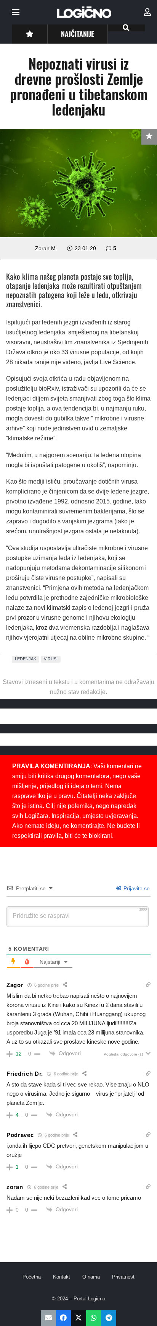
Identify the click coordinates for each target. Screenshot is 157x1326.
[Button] (29, 33)
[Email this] (48, 1318)
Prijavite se (136, 888)
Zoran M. (46, 248)
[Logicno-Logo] (84, 12)
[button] (15, 12)
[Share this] (63, 1318)
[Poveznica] (147, 12)
